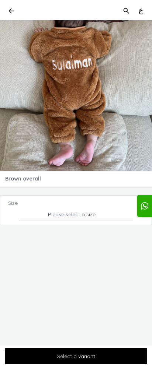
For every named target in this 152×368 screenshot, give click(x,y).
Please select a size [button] (72, 214)
